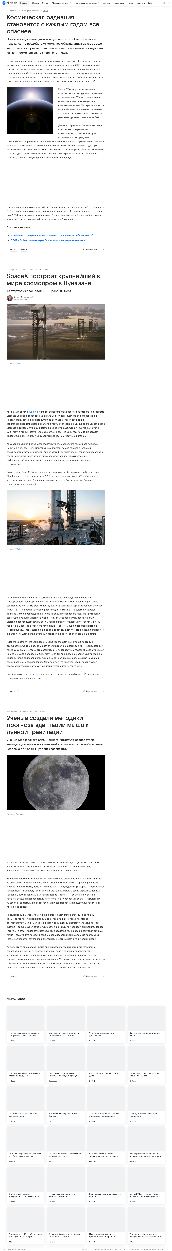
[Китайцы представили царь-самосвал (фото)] (25, 1105)
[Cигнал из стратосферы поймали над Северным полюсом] (25, 1145)
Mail (4, 1249)
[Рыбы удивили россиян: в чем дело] (106, 1065)
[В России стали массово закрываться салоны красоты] (106, 1145)
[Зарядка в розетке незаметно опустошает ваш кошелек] (106, 1105)
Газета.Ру (33, 711)
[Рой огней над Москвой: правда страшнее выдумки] (25, 1065)
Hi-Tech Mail (36, 270)
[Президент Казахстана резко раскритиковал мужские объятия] (146, 1225)
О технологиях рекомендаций (131, 1249)
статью (34, 674)
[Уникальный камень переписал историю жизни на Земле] (66, 1024)
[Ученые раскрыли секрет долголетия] (106, 1024)
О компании (12, 1249)
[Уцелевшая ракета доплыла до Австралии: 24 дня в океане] (25, 1024)
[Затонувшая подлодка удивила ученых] (146, 1024)
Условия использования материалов (104, 1249)
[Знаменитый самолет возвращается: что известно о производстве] (25, 1185)
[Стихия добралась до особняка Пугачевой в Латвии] (66, 1225)
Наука (45, 11)
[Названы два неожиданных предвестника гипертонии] (106, 1225)
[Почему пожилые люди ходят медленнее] (146, 1105)
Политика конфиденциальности (155, 1249)
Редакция (85, 1249)
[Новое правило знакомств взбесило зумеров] (66, 1185)
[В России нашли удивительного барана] (66, 1105)
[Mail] (4, 3)
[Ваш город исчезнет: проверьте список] (106, 1185)
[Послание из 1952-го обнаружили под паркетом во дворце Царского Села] (25, 1225)
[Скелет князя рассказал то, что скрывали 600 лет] (146, 1065)
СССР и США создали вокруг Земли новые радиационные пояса (48, 240)
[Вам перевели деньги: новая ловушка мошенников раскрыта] (146, 1145)
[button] (30, 110)
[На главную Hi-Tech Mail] (11, 3)
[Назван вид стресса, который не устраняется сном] (66, 1145)
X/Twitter (19, 363)
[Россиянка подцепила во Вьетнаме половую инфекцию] (66, 1065)
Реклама (21, 1249)
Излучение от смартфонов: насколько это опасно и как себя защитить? (52, 235)
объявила (32, 411)
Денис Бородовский (23, 297)
